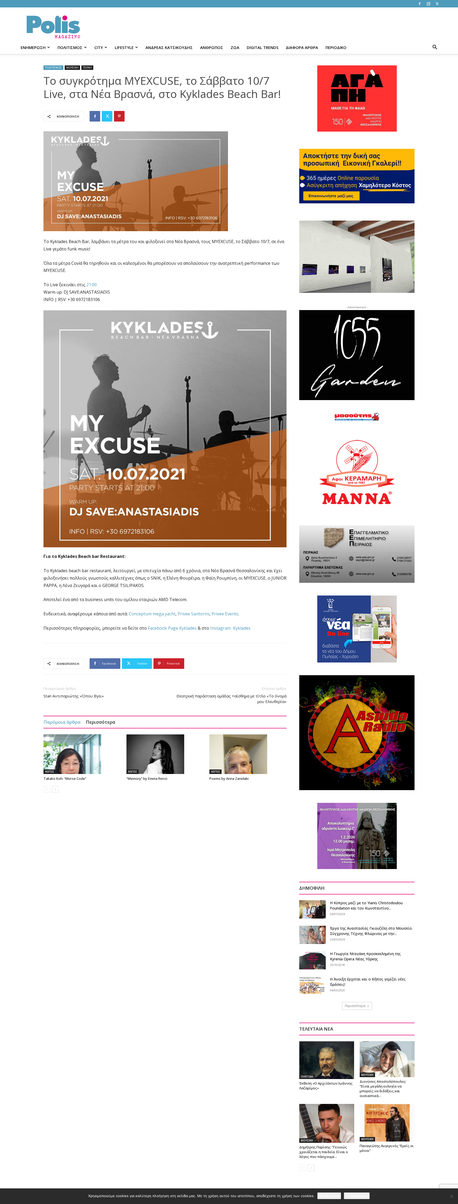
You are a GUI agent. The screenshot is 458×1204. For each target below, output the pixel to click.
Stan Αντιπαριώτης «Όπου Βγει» (74, 696)
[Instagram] (428, 3)
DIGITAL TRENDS (262, 47)
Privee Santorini (193, 614)
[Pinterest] (119, 116)
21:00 (91, 285)
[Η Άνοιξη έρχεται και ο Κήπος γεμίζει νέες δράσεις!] (312, 986)
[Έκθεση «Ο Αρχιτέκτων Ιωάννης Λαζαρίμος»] (326, 1060)
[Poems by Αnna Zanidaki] (248, 754)
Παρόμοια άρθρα (62, 722)
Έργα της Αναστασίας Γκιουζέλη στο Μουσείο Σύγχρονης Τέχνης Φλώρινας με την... (371, 931)
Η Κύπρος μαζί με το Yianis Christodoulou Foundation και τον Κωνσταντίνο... (366, 905)
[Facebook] (420, 3)
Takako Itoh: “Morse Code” (64, 778)
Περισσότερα (100, 722)
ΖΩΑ (235, 47)
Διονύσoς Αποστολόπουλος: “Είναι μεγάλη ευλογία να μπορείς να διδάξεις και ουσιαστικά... (383, 1088)
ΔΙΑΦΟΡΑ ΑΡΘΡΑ (302, 47)
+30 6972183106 (84, 299)
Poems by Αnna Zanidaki (229, 778)
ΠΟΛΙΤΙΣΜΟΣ (70, 47)
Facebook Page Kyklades (172, 628)
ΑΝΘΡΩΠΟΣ (211, 47)
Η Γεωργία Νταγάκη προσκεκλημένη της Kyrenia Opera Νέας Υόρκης (365, 956)
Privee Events (225, 614)
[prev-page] (46, 789)
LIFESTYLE (124, 47)
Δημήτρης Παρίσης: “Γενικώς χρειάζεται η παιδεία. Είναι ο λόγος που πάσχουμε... (323, 1152)
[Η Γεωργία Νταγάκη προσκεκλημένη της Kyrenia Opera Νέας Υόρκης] (312, 960)
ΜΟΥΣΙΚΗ (72, 67)
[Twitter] (437, 3)
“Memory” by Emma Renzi (146, 778)
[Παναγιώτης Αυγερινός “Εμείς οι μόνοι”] (387, 1123)
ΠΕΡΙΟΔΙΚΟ (335, 47)
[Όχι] (451, 1196)
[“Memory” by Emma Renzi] (165, 754)
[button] (434, 47)
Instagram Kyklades (230, 628)
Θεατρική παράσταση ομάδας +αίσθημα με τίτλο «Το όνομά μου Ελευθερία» (232, 698)
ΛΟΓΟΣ (49, 771)
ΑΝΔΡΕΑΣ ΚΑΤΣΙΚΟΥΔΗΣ (169, 47)
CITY (98, 47)
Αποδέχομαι (329, 1196)
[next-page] (55, 789)
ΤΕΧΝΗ (87, 67)
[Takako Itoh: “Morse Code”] (82, 754)
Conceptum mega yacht (152, 614)
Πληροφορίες (357, 1196)
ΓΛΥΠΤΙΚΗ (307, 1076)
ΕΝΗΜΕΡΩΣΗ (33, 47)
